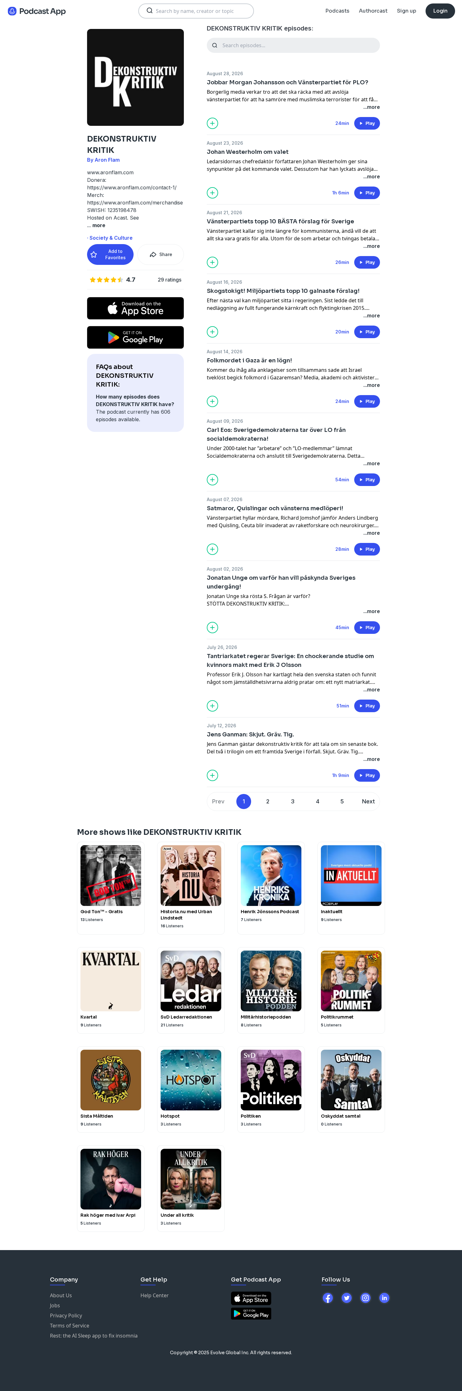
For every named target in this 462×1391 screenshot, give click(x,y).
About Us (61, 1295)
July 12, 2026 (221, 725)
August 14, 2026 (224, 351)
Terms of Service (69, 1325)
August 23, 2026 (225, 143)
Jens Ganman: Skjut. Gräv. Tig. (250, 734)
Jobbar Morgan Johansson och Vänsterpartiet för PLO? (287, 82)
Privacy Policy (66, 1315)
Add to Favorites (115, 254)
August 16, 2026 (224, 282)
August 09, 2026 (225, 421)
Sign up (406, 11)
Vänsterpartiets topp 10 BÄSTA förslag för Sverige (280, 221)
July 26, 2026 (222, 647)
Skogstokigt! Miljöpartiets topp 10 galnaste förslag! (283, 291)
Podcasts (337, 11)
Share (165, 254)
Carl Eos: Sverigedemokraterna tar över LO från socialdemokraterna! (276, 434)
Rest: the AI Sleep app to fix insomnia (94, 1335)
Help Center (154, 1295)
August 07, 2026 (224, 499)
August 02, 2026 (225, 569)
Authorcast (373, 11)
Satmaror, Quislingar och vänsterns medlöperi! (275, 508)
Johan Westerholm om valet (248, 151)
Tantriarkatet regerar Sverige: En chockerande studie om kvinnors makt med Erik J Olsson (290, 660)
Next (368, 801)
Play (370, 123)
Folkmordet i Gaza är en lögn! (249, 360)
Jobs (55, 1305)
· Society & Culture (110, 238)
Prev (218, 801)
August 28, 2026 (225, 73)
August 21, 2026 (224, 212)
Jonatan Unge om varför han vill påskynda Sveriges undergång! (281, 582)
